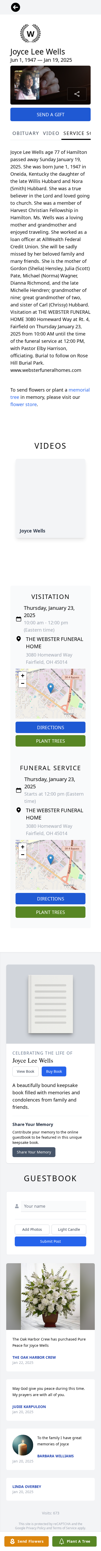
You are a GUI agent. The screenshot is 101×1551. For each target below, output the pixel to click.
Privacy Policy (36, 1528)
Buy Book (54, 1071)
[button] (50, 688)
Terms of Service (65, 1528)
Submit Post (50, 1241)
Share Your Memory (34, 1152)
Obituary (25, 133)
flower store (23, 404)
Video (51, 133)
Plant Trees (50, 741)
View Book (25, 1071)
